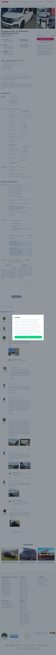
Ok (28, 337)
